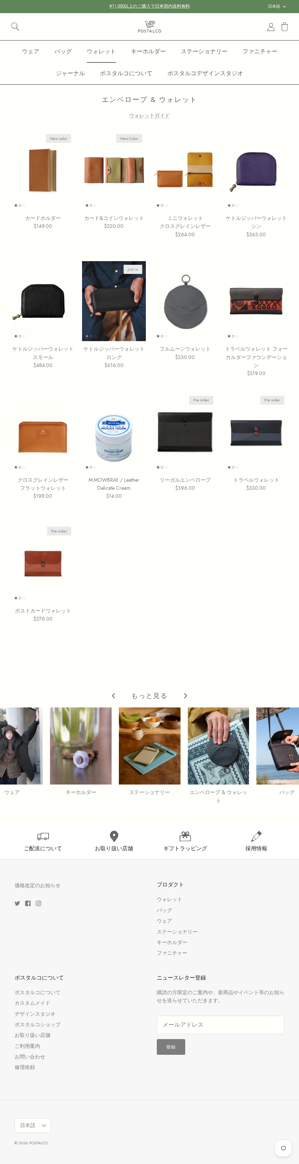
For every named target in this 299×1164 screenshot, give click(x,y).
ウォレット (101, 51)
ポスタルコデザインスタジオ (205, 73)
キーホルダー (148, 51)
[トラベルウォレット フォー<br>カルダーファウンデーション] (256, 301)
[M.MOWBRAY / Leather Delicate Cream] (114, 432)
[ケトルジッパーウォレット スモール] (43, 301)
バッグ (63, 51)
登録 (171, 1047)
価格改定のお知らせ (38, 885)
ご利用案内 (27, 1046)
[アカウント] (269, 26)
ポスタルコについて (126, 73)
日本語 (274, 6)
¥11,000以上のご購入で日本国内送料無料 (149, 6)
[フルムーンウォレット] (185, 301)
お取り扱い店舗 (32, 1035)
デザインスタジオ (35, 1014)
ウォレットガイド (149, 115)
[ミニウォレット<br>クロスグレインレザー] (185, 170)
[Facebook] (28, 903)
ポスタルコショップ (38, 1024)
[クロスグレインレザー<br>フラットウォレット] (43, 432)
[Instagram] (38, 903)
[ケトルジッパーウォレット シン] (256, 170)
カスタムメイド (32, 1003)
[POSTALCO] (150, 26)
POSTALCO (38, 1143)
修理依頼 (25, 1067)
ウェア (30, 51)
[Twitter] (17, 903)
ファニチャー (259, 51)
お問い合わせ (30, 1056)
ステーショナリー (204, 51)
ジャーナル (70, 73)
